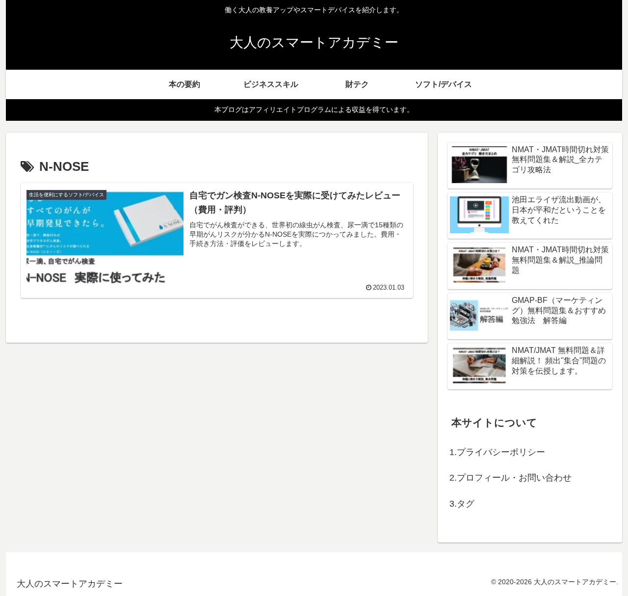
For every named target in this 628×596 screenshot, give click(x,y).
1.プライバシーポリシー (497, 452)
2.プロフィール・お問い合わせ (510, 478)
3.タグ (461, 504)
